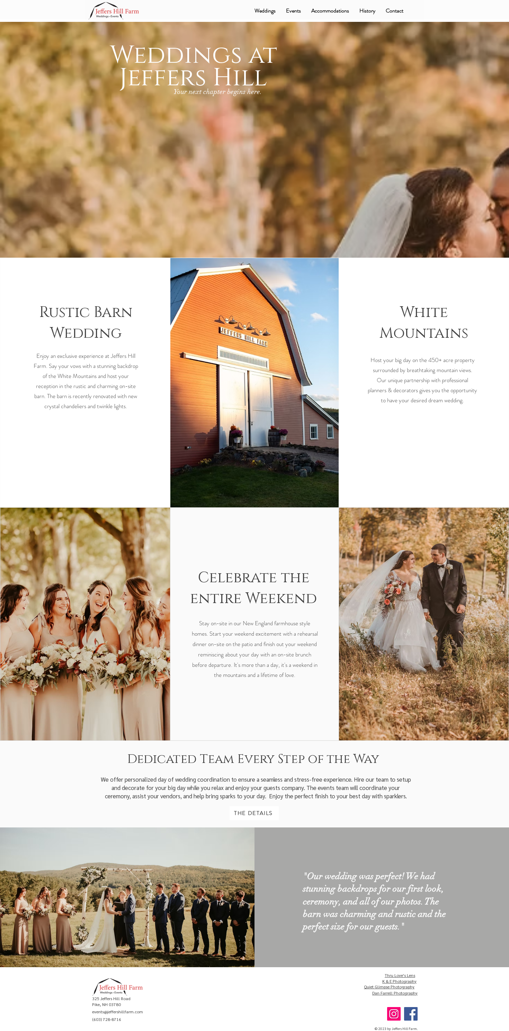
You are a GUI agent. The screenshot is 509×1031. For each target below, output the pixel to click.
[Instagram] (394, 1014)
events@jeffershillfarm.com (117, 1011)
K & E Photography (399, 981)
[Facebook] (411, 1014)
